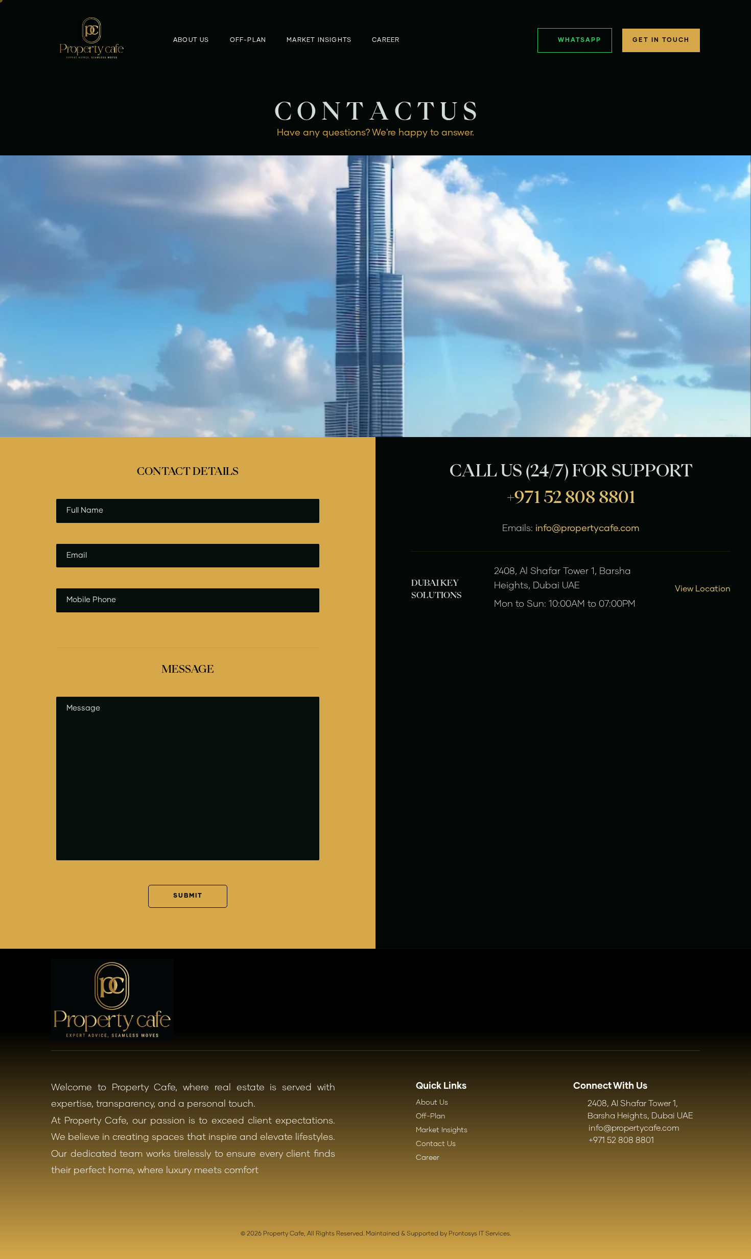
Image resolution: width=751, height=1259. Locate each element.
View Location (703, 589)
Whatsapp (579, 40)
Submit (188, 896)
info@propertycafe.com (587, 528)
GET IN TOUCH (661, 40)
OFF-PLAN (248, 40)
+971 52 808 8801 (571, 497)
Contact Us (436, 1144)
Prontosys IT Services (479, 1234)
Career (386, 40)
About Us (191, 40)
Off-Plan (430, 1116)
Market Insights (319, 40)
